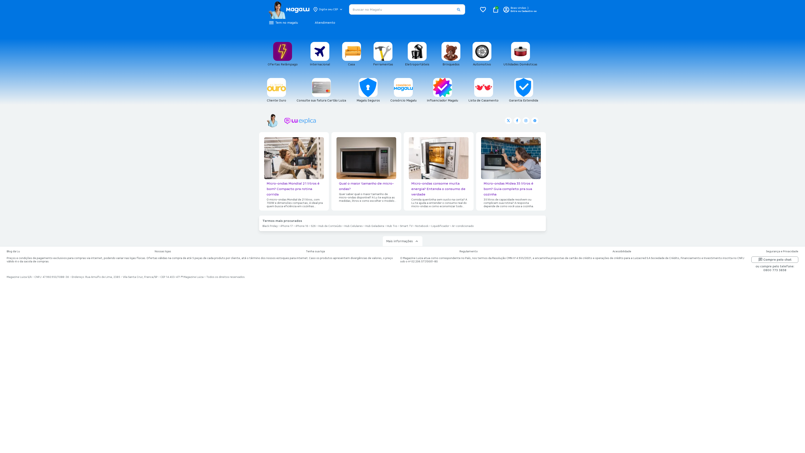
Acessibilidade (622, 251)
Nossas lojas (163, 251)
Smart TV (406, 226)
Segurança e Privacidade (782, 251)
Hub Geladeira (374, 226)
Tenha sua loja (315, 251)
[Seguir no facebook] (517, 120)
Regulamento (469, 251)
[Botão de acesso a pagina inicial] (288, 9)
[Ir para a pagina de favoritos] (483, 9)
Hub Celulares (353, 226)
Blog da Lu (13, 251)
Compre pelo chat (777, 259)
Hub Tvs (392, 226)
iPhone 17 (286, 226)
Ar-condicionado (463, 226)
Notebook (421, 226)
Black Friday (270, 226)
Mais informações (399, 241)
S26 (313, 226)
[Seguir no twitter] (508, 120)
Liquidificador (440, 226)
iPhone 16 (302, 226)
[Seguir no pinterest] (534, 120)
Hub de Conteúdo (330, 226)
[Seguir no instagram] (526, 120)
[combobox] (407, 9)
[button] (458, 9)
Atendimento (325, 22)
